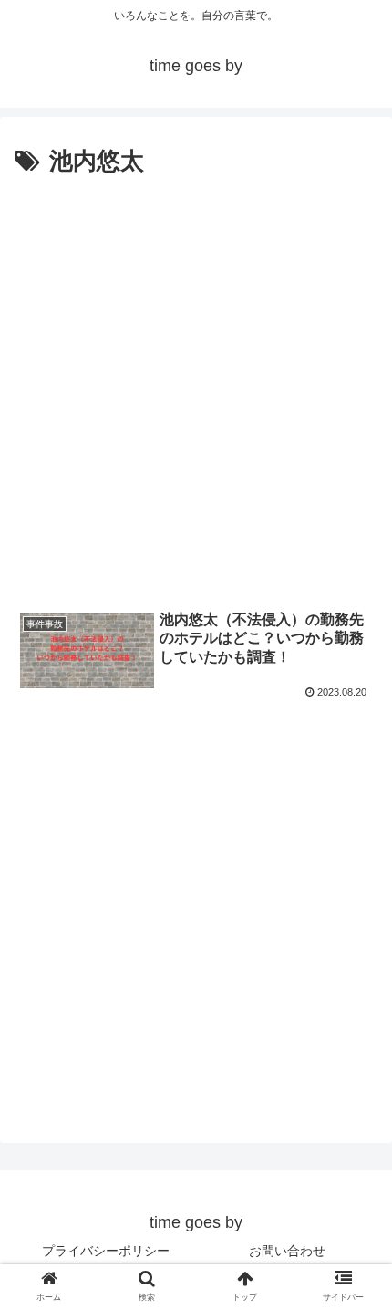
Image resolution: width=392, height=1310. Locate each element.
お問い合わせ (287, 1250)
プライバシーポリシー (106, 1250)
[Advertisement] (196, 388)
